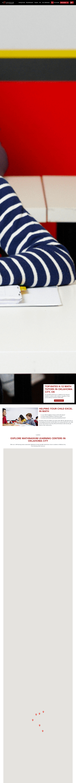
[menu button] (72, 2)
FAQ (40, 2)
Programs (36, 2)
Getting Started (22, 2)
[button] (39, 714)
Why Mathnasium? (29, 2)
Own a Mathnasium (46, 2)
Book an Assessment (59, 400)
